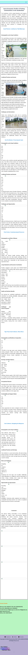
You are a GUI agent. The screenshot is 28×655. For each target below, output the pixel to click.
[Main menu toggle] (26, 2)
